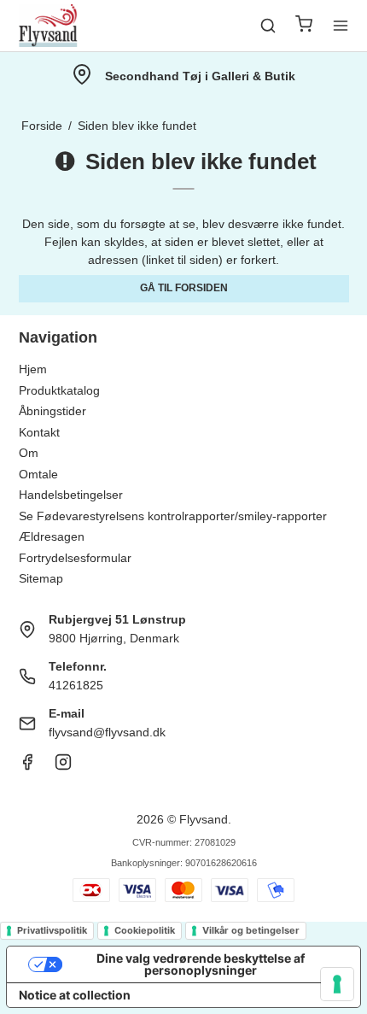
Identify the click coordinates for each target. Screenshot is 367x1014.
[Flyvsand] (48, 25)
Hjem (33, 369)
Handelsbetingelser (71, 494)
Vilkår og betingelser (251, 930)
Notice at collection (75, 995)
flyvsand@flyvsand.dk (107, 732)
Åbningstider (52, 411)
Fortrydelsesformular (75, 558)
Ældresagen (51, 536)
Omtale (38, 474)
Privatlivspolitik (52, 930)
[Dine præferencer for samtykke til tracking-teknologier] (337, 984)
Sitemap (41, 578)
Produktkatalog (59, 390)
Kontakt (39, 432)
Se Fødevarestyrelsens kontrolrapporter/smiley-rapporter (173, 516)
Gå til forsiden (184, 288)
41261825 (76, 685)
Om (28, 453)
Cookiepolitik (144, 930)
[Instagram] (63, 766)
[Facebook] (27, 766)
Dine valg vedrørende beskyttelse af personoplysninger (200, 964)
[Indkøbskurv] (303, 26)
